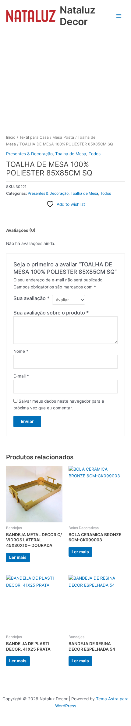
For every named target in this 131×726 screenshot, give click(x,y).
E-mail (21, 376)
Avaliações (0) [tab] (21, 230)
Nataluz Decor (77, 16)
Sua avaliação (31, 298)
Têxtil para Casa (34, 137)
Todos (95, 153)
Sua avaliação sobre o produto (51, 313)
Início (11, 137)
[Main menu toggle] (119, 16)
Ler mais (18, 557)
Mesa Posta (63, 137)
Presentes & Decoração (29, 153)
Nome (20, 351)
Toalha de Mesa (70, 153)
